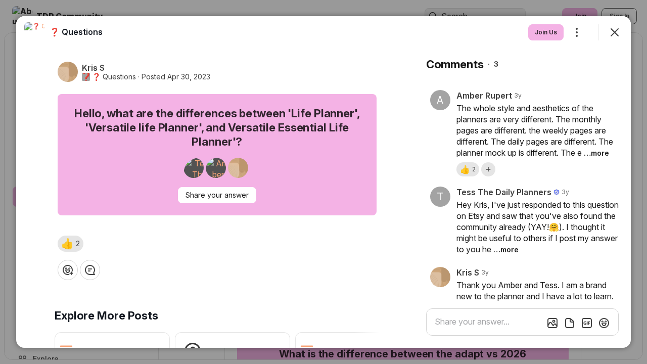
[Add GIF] (587, 323)
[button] (70, 244)
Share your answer (217, 195)
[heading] (76, 31)
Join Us (546, 32)
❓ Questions (114, 77)
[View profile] (34, 32)
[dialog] (323, 182)
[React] (67, 270)
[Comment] (90, 270)
